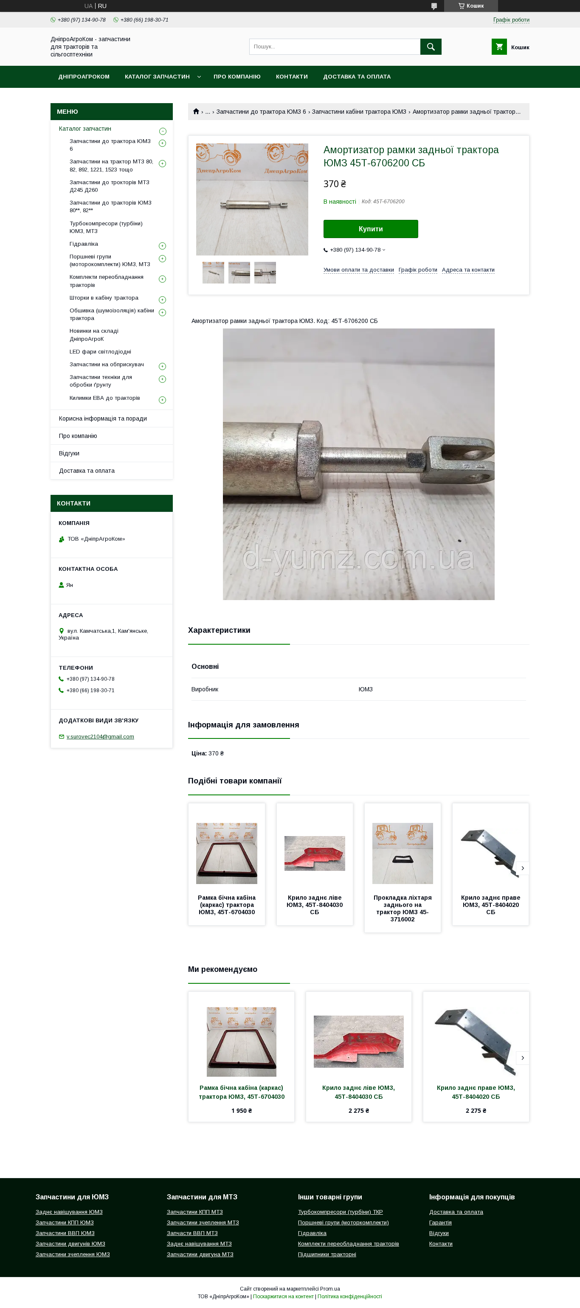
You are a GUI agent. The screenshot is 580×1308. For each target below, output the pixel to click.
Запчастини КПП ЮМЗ (65, 1222)
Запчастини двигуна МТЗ (200, 1254)
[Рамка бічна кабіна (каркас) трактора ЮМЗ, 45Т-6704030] (227, 845)
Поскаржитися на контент (283, 1297)
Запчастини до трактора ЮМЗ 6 (261, 111)
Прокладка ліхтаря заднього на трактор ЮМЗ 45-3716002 (404, 908)
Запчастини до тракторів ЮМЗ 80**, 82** (111, 206)
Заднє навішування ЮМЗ (69, 1212)
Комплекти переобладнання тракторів (107, 281)
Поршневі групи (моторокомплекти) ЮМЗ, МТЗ (110, 260)
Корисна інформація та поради (103, 418)
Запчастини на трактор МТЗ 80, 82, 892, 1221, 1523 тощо (111, 165)
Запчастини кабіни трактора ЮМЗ (359, 111)
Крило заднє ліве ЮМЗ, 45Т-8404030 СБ (315, 904)
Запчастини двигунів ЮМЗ (70, 1244)
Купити (371, 229)
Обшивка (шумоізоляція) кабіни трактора (112, 314)
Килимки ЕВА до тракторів (105, 398)
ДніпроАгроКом (84, 76)
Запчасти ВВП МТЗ (192, 1233)
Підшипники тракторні (327, 1254)
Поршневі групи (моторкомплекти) (343, 1222)
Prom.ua (330, 1289)
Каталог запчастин (157, 76)
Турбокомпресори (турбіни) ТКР (340, 1212)
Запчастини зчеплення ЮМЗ (73, 1254)
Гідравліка (84, 244)
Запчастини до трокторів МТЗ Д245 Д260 (109, 186)
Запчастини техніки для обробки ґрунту (101, 381)
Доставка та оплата (357, 76)
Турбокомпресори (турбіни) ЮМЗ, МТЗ (106, 227)
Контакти (292, 76)
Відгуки (69, 453)
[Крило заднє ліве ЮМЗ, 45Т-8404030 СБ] (315, 845)
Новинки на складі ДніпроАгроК (94, 335)
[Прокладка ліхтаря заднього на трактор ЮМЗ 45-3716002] (403, 845)
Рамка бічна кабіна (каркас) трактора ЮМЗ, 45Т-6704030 (227, 904)
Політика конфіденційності (350, 1297)
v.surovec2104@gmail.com (100, 736)
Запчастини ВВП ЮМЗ (65, 1233)
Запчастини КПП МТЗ (195, 1212)
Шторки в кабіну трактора (104, 298)
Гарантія (440, 1222)
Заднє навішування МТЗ (199, 1244)
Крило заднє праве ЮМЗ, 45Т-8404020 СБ (491, 904)
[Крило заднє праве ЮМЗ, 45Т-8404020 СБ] (491, 845)
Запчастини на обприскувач (107, 364)
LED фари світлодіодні (100, 351)
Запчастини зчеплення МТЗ (203, 1222)
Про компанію (237, 76)
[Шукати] (431, 47)
